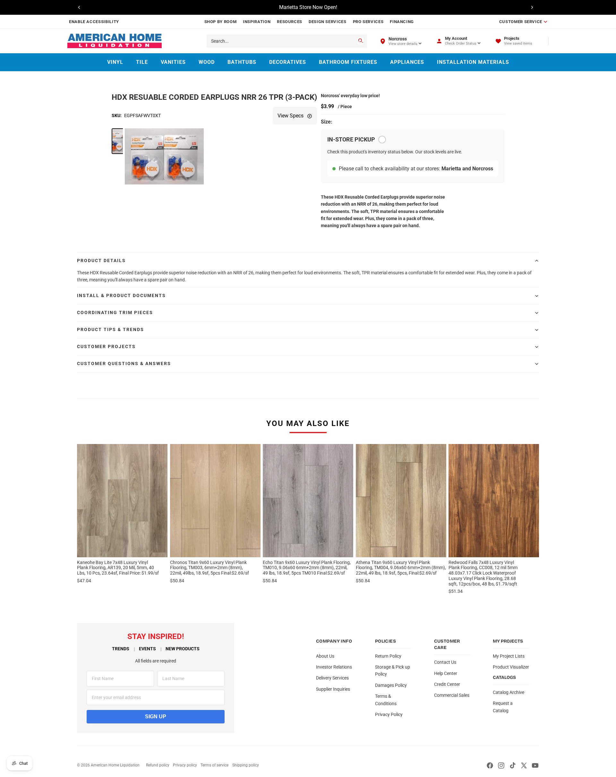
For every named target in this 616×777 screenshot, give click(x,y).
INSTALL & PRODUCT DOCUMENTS (121, 295)
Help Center (445, 673)
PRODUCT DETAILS (101, 260)
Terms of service (214, 765)
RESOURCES (289, 21)
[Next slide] (532, 7)
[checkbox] (382, 139)
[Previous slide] (79, 7)
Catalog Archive (508, 692)
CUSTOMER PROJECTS (106, 346)
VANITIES (173, 62)
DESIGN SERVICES (327, 21)
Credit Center (447, 684)
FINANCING (402, 21)
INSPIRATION (256, 21)
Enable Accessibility (94, 21)
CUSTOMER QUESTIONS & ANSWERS (124, 363)
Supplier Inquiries (333, 689)
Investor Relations (334, 667)
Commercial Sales (451, 695)
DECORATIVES (287, 62)
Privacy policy (185, 765)
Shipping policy (245, 765)
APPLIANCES (407, 62)
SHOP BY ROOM (220, 21)
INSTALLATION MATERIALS (473, 62)
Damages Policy (391, 685)
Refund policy (157, 765)
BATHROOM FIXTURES (348, 62)
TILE (142, 62)
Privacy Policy (389, 714)
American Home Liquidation (115, 765)
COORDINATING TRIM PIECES (115, 312)
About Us (325, 656)
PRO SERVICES (368, 21)
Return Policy (388, 656)
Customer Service (520, 21)
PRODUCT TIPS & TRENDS (110, 329)
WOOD (207, 62)
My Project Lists (509, 656)
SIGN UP (155, 716)
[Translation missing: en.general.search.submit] (360, 41)
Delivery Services (332, 677)
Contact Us (445, 662)
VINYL (115, 62)
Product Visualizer (511, 667)
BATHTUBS (241, 62)
